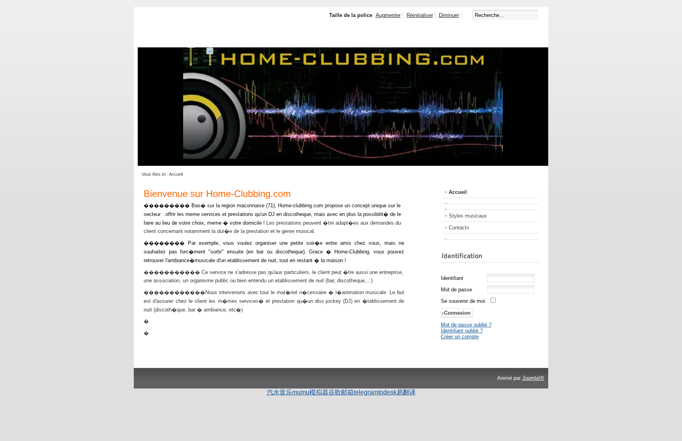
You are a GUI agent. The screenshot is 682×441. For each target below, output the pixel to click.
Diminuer (449, 15)
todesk (387, 392)
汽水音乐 (279, 392)
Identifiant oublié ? (462, 331)
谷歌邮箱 (341, 392)
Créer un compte (460, 337)
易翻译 (406, 392)
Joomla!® (533, 378)
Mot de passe (456, 290)
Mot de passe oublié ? (466, 325)
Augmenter (388, 15)
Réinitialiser (420, 15)
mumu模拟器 (310, 392)
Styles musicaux (468, 216)
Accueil (458, 192)
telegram (366, 392)
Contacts (459, 228)
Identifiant (452, 278)
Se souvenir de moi (463, 301)
